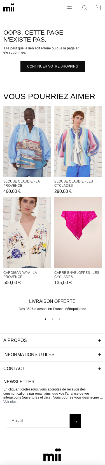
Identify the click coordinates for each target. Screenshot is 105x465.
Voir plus (10, 402)
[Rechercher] (84, 7)
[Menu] (69, 7)
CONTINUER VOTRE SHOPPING (52, 66)
